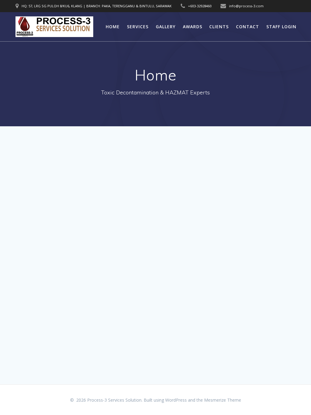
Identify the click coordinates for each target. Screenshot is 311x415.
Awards (192, 26)
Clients (219, 26)
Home (113, 26)
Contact (247, 26)
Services (138, 26)
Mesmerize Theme (222, 400)
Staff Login (281, 26)
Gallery (166, 26)
